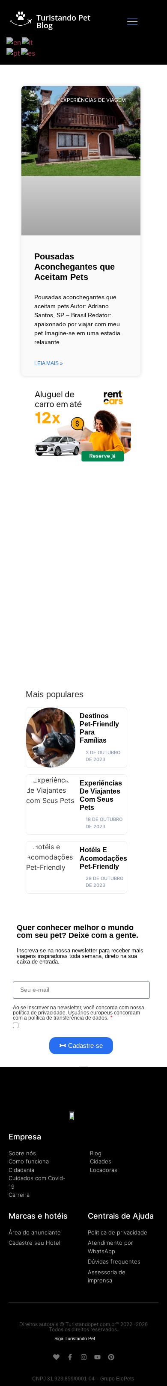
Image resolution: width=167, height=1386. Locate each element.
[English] (14, 41)
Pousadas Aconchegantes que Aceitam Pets (74, 267)
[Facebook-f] (70, 1357)
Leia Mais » (48, 363)
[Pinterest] (111, 1357)
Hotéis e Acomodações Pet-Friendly (103, 858)
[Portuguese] (13, 52)
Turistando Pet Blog (63, 21)
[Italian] (28, 41)
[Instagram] (84, 1357)
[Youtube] (97, 1357)
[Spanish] (28, 52)
